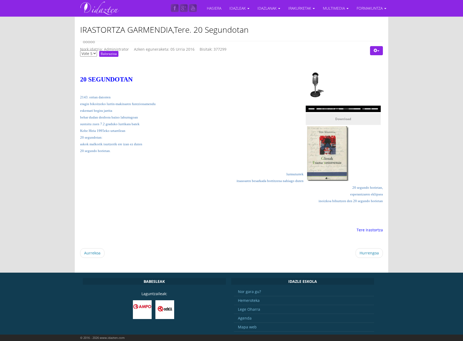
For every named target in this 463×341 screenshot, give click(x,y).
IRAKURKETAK (300, 8)
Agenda (245, 318)
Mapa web (247, 326)
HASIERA (214, 8)
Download (343, 119)
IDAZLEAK (238, 8)
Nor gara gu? (249, 291)
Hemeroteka (249, 300)
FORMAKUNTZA (370, 8)
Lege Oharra (249, 309)
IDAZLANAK (267, 8)
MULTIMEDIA (334, 8)
